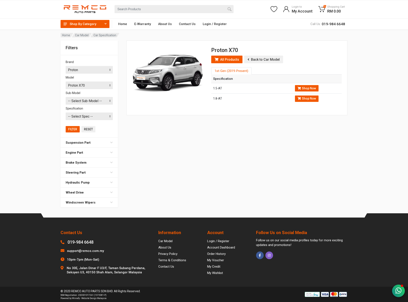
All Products (228, 60)
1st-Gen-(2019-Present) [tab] (231, 71)
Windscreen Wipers (80, 202)
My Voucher (215, 260)
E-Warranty (142, 24)
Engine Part (74, 153)
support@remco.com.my (85, 251)
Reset (88, 129)
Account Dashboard (221, 247)
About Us (165, 24)
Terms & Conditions (172, 260)
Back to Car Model (264, 60)
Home (122, 24)
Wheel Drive (75, 192)
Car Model (82, 35)
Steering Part (76, 172)
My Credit (213, 266)
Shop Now (309, 88)
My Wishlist (215, 273)
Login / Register (215, 24)
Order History (216, 254)
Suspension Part (78, 143)
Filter (72, 129)
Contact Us (187, 24)
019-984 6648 (81, 242)
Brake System (76, 162)
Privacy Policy (167, 254)
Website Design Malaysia (93, 298)
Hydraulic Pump (78, 182)
